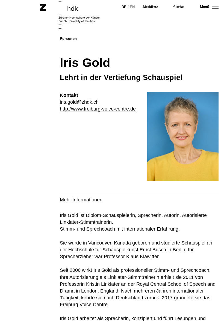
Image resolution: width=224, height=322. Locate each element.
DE (124, 7)
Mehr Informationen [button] (81, 199)
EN (132, 7)
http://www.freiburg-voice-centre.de (98, 109)
